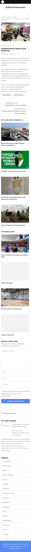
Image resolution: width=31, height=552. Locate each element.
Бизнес (5, 470)
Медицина (6, 502)
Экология (6, 534)
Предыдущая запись (15, 104)
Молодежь (4, 54)
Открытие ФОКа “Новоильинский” (11, 309)
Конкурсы (6, 488)
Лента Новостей (9, 413)
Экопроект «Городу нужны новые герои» (13, 171)
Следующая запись (14, 111)
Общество (13, 54)
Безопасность (7, 466)
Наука (4, 511)
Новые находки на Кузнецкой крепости (13, 225)
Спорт (5, 530)
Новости (5, 516)
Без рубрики (7, 461)
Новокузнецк (7, 95)
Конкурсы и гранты (9, 493)
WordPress (19, 548)
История (5, 484)
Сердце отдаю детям (7, 335)
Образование (7, 520)
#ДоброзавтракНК (6, 283)
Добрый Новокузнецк (15, 7)
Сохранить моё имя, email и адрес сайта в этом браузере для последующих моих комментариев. (15, 394)
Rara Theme (21, 546)
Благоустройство (8, 475)
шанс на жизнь (18, 95)
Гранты (5, 479)
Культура (6, 498)
